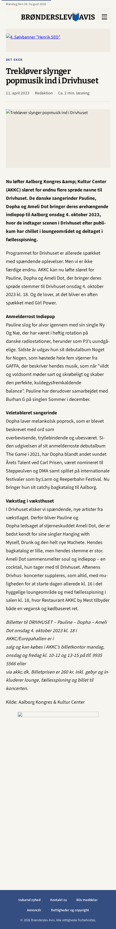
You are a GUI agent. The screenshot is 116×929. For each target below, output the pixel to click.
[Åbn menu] (104, 17)
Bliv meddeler (87, 900)
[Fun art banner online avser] (64, 792)
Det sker (14, 59)
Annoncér (34, 910)
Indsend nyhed (29, 900)
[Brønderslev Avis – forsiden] (58, 17)
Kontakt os (58, 900)
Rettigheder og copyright (70, 910)
